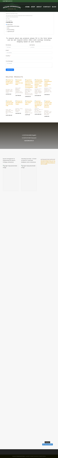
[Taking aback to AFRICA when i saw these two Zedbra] (45, 329)
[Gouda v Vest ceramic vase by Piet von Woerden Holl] (49, 408)
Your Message (9, 61)
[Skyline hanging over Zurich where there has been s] (45, 182)
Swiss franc (10, 24)
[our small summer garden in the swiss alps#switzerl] (41, 396)
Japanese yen (10, 31)
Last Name (32, 45)
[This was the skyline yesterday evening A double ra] (53, 228)
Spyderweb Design (21, 456)
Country (8, 55)
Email (7, 50)
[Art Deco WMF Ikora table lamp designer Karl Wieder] (53, 407)
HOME (27, 7)
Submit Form (10, 69)
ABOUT (39, 7)
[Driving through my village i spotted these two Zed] (41, 335)
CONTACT (47, 7)
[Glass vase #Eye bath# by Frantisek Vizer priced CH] (49, 189)
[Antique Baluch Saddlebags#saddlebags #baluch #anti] (41, 179)
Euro (8, 28)
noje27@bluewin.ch (29, 140)
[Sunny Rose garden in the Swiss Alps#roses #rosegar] (53, 314)
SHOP (33, 7)
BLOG (54, 7)
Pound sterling (10, 29)
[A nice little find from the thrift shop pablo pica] (45, 410)
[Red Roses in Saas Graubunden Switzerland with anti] (49, 320)
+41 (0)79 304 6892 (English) (29, 135)
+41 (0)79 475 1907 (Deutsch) (29, 138)
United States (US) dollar (13, 26)
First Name (8, 45)
